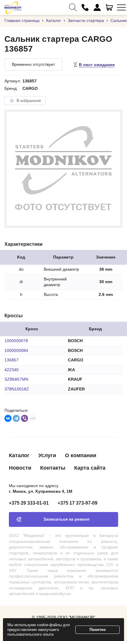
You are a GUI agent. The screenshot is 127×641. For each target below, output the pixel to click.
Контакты (52, 468)
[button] (73, 7)
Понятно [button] (97, 629)
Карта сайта (89, 468)
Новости (20, 468)
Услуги (47, 455)
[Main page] (13, 7)
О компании (80, 455)
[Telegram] (16, 418)
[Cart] (109, 7)
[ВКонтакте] (8, 418)
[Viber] (24, 418)
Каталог (19, 455)
